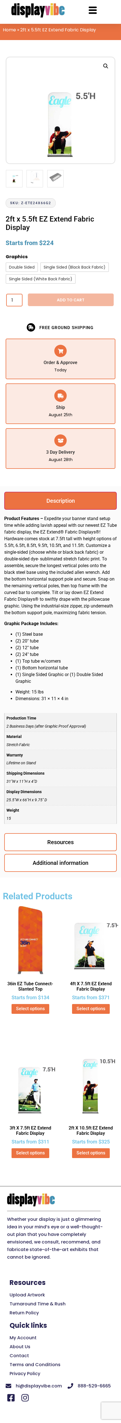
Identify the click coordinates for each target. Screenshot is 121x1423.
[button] (106, 66)
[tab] (60, 501)
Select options (30, 1008)
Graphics (17, 257)
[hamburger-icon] (92, 11)
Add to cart (70, 300)
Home (9, 30)
